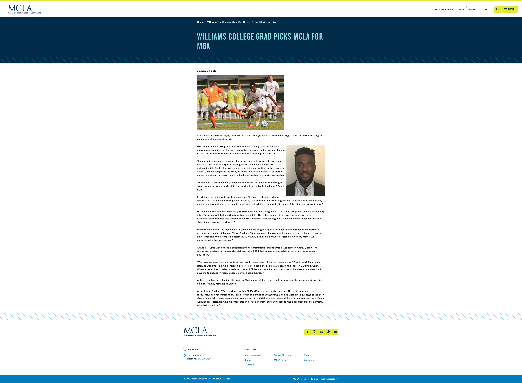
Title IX (314, 379)
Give (485, 9)
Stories (247, 360)
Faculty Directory (282, 355)
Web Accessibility (329, 379)
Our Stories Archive (265, 22)
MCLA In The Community (221, 22)
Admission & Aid (252, 355)
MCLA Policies (300, 379)
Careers (307, 355)
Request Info (443, 9)
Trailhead (249, 364)
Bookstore (309, 360)
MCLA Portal (280, 360)
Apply (473, 9)
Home (200, 22)
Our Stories (245, 22)
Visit (461, 9)
